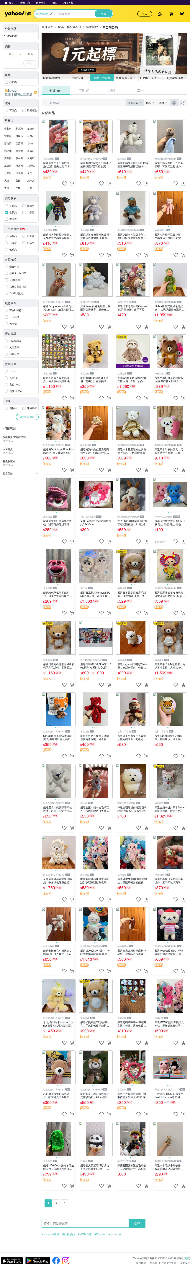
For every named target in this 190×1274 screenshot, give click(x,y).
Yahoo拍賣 (17, 13)
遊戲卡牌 (77, 78)
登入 (144, 14)
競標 (112, 90)
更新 (186, 1258)
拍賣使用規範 (169, 1263)
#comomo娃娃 (50, 1234)
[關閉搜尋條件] (51, 14)
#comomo (115, 1234)
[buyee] (21, 92)
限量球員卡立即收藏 (127, 78)
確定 (29, 63)
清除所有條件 (27, 417)
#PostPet (100, 1234)
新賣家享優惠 (174, 78)
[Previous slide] (81, 136)
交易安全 (185, 1263)
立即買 (84, 90)
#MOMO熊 (84, 1234)
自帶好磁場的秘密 (54, 78)
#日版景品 (68, 1234)
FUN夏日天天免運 (151, 78)
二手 (140, 90)
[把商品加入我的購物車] (72, 183)
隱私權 (153, 1263)
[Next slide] (110, 136)
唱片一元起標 (102, 78)
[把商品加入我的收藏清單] (64, 183)
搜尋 (137, 1223)
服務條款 (141, 1263)
